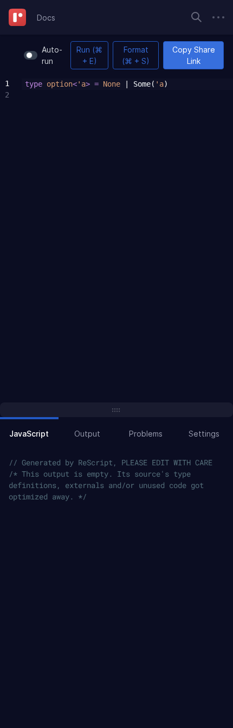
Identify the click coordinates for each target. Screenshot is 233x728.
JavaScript (29, 433)
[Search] (196, 17)
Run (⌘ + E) (89, 55)
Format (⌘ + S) (136, 55)
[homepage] (17, 17)
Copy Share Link (193, 55)
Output (87, 433)
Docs (46, 17)
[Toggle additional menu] (218, 17)
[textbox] (127, 89)
